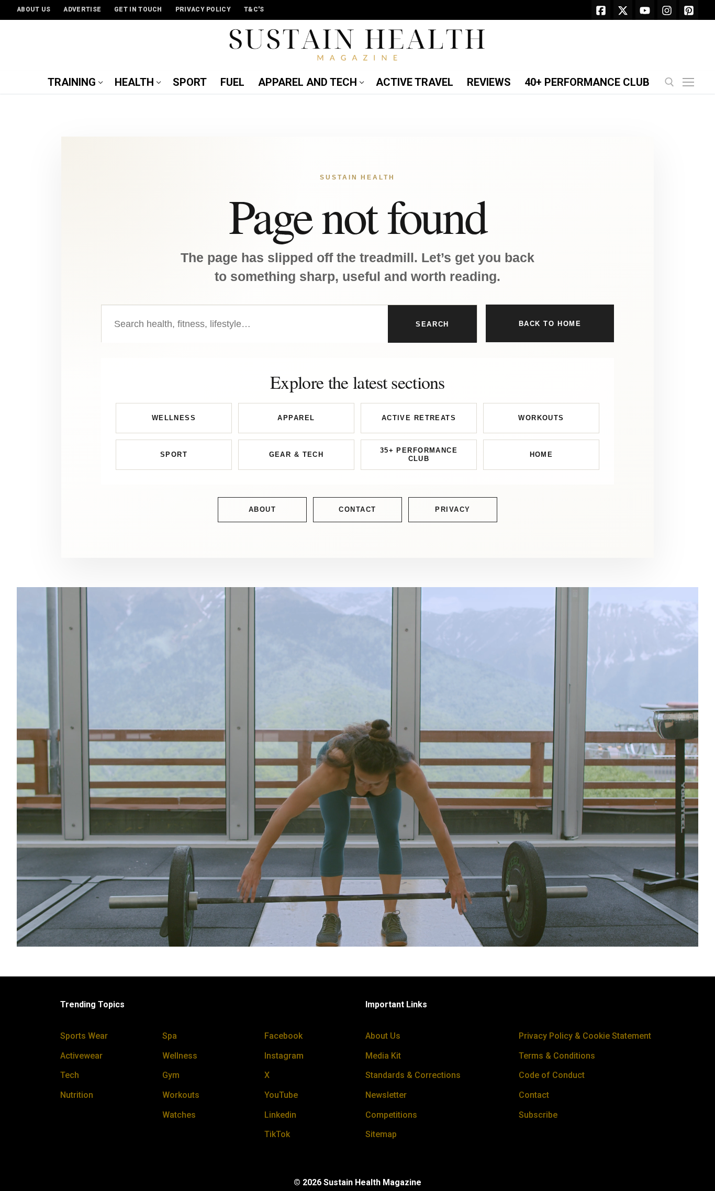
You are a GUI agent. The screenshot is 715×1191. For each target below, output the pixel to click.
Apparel (296, 418)
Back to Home (550, 324)
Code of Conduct (552, 1075)
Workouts (541, 418)
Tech (69, 1075)
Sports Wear (84, 1036)
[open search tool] (669, 82)
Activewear (81, 1056)
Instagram (284, 1056)
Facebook (283, 1036)
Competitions (391, 1115)
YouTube (281, 1095)
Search (432, 324)
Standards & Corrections (413, 1075)
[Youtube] (644, 10)
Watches (179, 1115)
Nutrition (76, 1095)
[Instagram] (666, 10)
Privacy (453, 509)
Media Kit (383, 1056)
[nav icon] (690, 83)
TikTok (277, 1134)
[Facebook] (600, 10)
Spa (169, 1036)
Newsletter (386, 1095)
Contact (357, 509)
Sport (173, 454)
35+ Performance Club (418, 454)
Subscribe (538, 1115)
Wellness (174, 418)
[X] (622, 10)
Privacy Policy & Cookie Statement (585, 1036)
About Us (382, 1036)
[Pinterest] (688, 10)
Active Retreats (419, 418)
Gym (171, 1075)
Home (541, 454)
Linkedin (280, 1115)
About (262, 509)
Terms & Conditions (557, 1056)
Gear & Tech (296, 454)
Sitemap (381, 1134)
